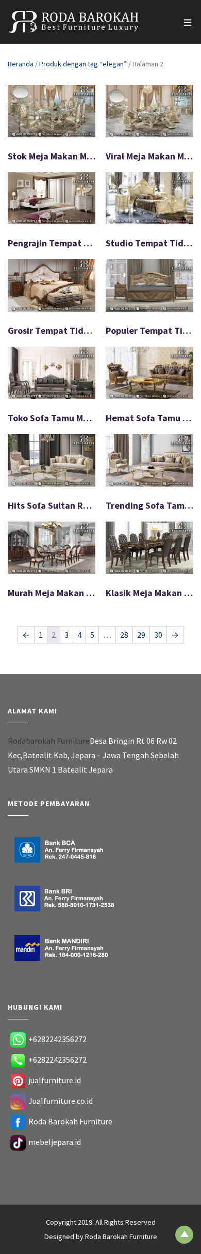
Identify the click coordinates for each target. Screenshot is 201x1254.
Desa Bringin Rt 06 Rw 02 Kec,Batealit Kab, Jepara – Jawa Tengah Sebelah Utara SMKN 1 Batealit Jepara (93, 755)
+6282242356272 (57, 1039)
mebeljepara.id (54, 1142)
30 (158, 635)
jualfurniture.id (54, 1080)
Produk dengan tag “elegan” (83, 63)
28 (124, 635)
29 (141, 635)
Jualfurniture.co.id (60, 1101)
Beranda (21, 63)
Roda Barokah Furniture (70, 1121)
